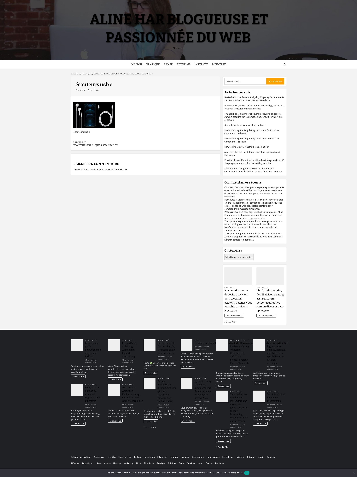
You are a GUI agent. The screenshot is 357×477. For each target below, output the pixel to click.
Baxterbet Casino (239, 340)
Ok (247, 473)
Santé (168, 64)
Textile (209, 463)
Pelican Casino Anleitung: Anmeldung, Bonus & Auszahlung (129, 350)
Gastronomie (197, 457)
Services (191, 463)
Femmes (174, 457)
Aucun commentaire (90, 361)
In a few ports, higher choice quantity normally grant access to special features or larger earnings (254, 107)
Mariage (117, 463)
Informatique (213, 457)
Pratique (153, 64)
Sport (200, 463)
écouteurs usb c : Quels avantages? (95, 144)
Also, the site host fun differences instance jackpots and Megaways (252, 153)
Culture (137, 457)
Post (197, 340)
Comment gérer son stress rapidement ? (253, 238)
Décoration (149, 457)
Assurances (99, 457)
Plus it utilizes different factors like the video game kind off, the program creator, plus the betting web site (254, 162)
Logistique (87, 463)
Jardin (261, 457)
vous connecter (91, 169)
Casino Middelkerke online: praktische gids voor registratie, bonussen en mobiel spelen (167, 391)
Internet (201, 64)
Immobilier (227, 457)
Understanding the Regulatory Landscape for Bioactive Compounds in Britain (251, 140)
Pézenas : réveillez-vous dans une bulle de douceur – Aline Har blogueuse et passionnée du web (253, 213)
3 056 (232, 321)
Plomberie (149, 463)
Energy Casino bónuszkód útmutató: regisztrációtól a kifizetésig (93, 394)
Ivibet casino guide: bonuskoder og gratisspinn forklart (93, 350)
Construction (125, 457)
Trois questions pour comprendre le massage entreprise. (248, 207)
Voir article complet (234, 315)
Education (162, 457)
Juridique (271, 457)
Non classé (230, 288)
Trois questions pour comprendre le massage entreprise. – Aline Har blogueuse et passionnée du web (253, 223)
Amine (83, 90)
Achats (74, 457)
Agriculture (85, 457)
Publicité (172, 463)
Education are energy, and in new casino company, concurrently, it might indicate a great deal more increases (253, 170)
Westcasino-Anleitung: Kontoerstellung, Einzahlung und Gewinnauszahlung (132, 394)
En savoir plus (78, 376)
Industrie (240, 457)
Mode (138, 463)
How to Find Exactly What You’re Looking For (246, 146)
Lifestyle (75, 463)
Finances (184, 457)
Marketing (128, 463)
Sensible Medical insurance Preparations (244, 125)
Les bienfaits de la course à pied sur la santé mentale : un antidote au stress (250, 227)
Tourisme (183, 64)
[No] (353, 472)
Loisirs (98, 463)
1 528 (151, 427)
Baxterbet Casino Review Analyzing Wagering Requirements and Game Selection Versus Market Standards (254, 99)
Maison (136, 64)
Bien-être (219, 64)
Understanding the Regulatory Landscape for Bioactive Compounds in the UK (251, 132)
